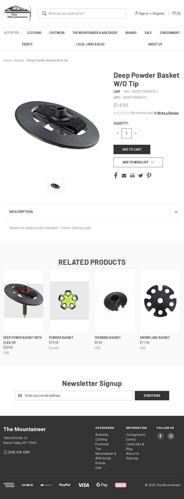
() (178, 13)
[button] (166, 113)
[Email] (124, 175)
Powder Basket (61, 338)
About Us (155, 44)
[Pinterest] (149, 175)
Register (159, 13)
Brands (131, 33)
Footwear (57, 33)
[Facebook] (116, 175)
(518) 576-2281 (19, 452)
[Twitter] (140, 175)
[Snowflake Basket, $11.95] (160, 301)
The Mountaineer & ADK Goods (94, 33)
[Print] (132, 175)
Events (27, 44)
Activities (11, 33)
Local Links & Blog (90, 44)
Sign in (144, 13)
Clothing (34, 33)
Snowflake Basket (155, 338)
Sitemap (132, 458)
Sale (148, 33)
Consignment (170, 33)
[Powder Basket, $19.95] (69, 301)
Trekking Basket (107, 338)
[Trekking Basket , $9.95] (114, 301)
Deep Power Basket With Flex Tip (22, 340)
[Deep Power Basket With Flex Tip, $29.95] (23, 301)
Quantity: (121, 123)
